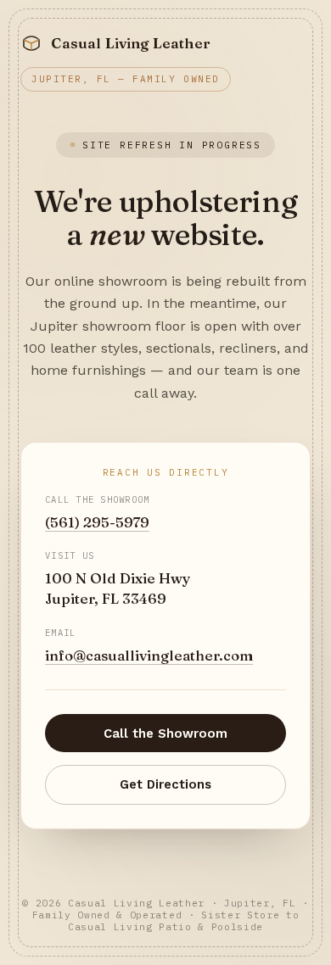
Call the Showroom (165, 733)
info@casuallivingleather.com (149, 655)
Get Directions (165, 784)
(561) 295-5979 (97, 522)
